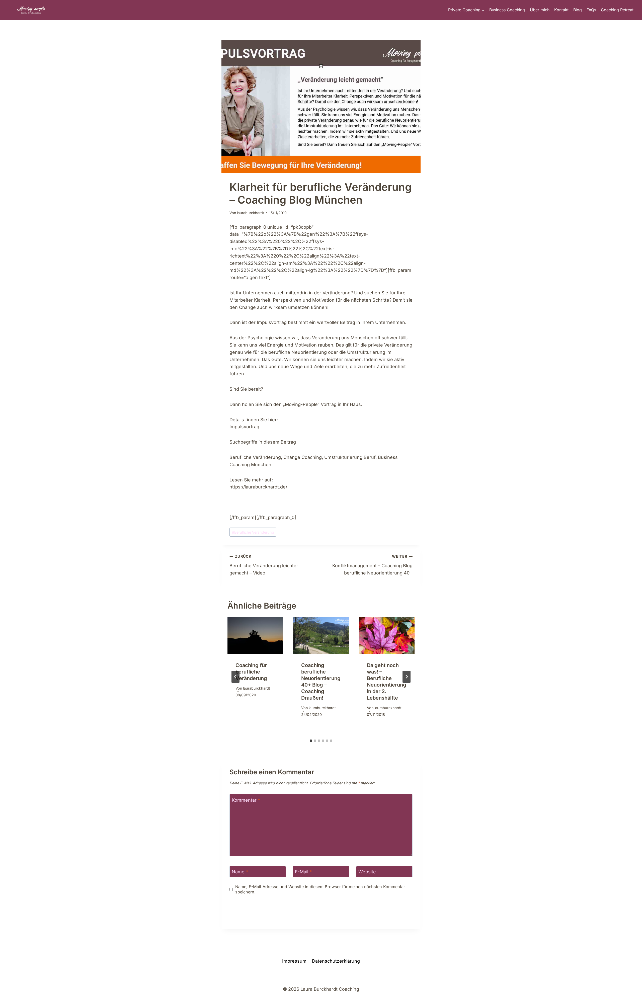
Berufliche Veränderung (253, 532)
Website (367, 871)
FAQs (591, 9)
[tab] (311, 740)
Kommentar (246, 800)
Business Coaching (507, 9)
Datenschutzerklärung (336, 961)
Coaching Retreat (617, 9)
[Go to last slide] (235, 677)
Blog (577, 9)
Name (240, 871)
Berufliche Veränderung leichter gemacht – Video (263, 564)
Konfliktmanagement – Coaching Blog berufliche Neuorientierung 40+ (372, 564)
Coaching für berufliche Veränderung (251, 671)
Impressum (294, 961)
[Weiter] (407, 677)
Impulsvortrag (244, 426)
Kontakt (561, 9)
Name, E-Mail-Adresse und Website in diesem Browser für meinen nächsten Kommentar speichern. (320, 889)
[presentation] (255, 635)
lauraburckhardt (250, 213)
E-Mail (303, 871)
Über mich (539, 9)
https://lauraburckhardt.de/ (258, 486)
